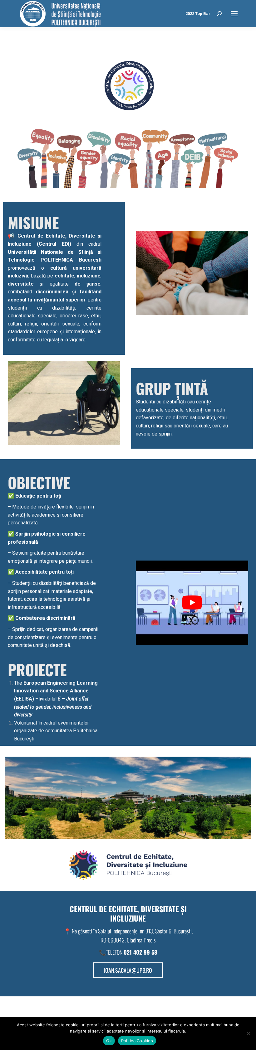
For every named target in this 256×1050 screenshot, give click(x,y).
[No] (248, 1033)
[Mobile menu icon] (234, 13)
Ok (109, 1040)
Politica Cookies (137, 1040)
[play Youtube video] (192, 602)
